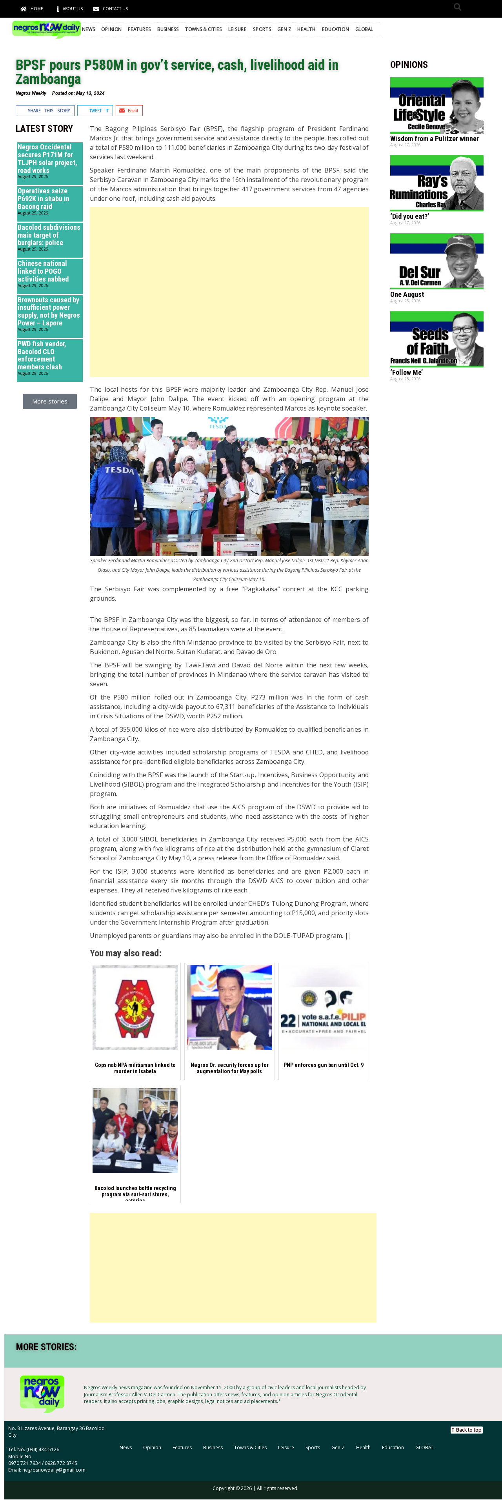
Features (139, 29)
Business (168, 29)
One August (407, 294)
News (88, 29)
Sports (262, 29)
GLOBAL (364, 29)
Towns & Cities (203, 29)
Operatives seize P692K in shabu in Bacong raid (43, 199)
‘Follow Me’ (406, 372)
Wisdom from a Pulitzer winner (434, 138)
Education (335, 29)
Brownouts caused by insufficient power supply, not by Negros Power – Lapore (49, 311)
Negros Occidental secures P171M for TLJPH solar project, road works (47, 158)
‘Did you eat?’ (409, 216)
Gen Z (284, 29)
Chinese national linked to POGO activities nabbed (43, 271)
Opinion (111, 29)
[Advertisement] (229, 292)
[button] (457, 7)
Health (306, 29)
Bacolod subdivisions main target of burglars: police (49, 235)
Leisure (237, 29)
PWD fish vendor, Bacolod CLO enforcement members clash (42, 355)
